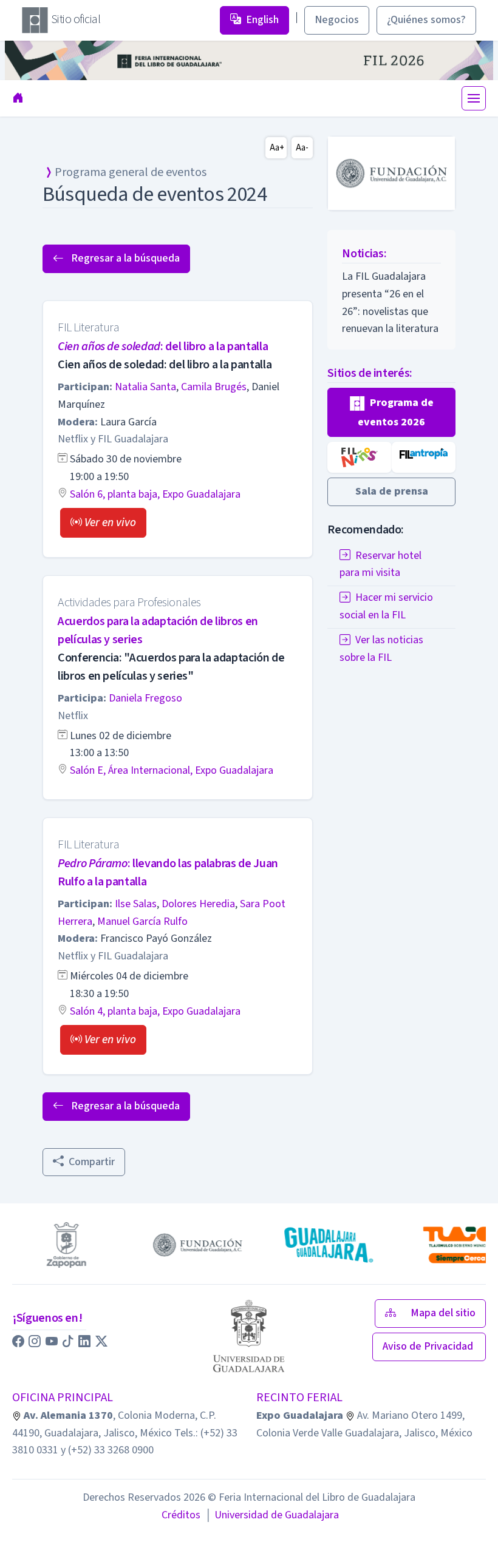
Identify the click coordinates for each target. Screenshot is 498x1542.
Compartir (92, 1161)
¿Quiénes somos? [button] (426, 19)
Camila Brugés (214, 386)
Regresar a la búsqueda (124, 258)
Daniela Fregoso (145, 698)
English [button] (262, 19)
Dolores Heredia (198, 903)
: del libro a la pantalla (163, 346)
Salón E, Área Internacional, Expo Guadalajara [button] (171, 770)
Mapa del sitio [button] (443, 1313)
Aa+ (277, 147)
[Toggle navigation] (474, 98)
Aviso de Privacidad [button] (429, 1346)
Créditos (181, 1515)
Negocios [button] (337, 19)
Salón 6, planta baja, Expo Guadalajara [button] (155, 494)
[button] (103, 523)
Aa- (302, 147)
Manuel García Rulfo (142, 921)
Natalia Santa (145, 386)
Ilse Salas (136, 903)
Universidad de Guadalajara (272, 1515)
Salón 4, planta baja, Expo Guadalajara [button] (155, 1011)
